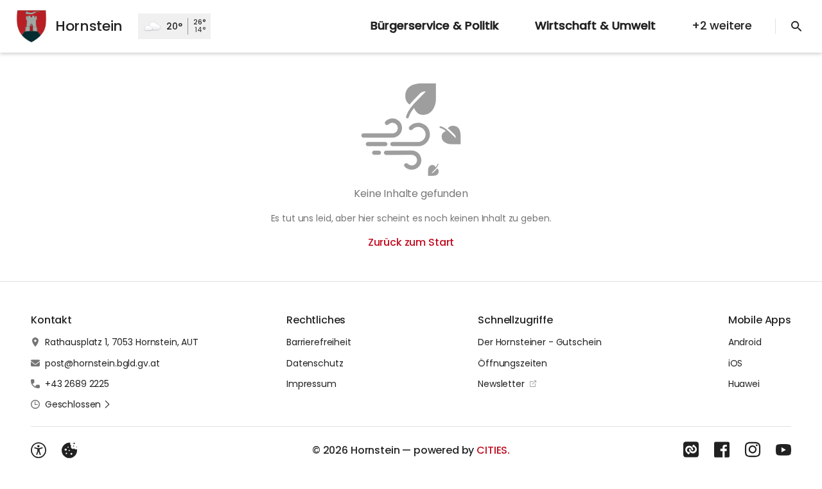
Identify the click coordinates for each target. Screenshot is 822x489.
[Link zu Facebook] (722, 450)
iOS (735, 363)
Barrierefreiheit (318, 342)
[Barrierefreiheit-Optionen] (38, 450)
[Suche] (796, 26)
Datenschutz (314, 363)
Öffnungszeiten (512, 363)
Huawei (744, 383)
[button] (78, 404)
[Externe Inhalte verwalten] (69, 450)
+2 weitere (722, 25)
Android (745, 342)
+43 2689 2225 (77, 383)
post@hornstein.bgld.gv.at (102, 363)
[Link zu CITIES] (691, 450)
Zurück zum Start (411, 242)
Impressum (311, 383)
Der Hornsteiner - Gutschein (539, 342)
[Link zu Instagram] (752, 450)
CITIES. (493, 450)
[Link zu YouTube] (783, 450)
